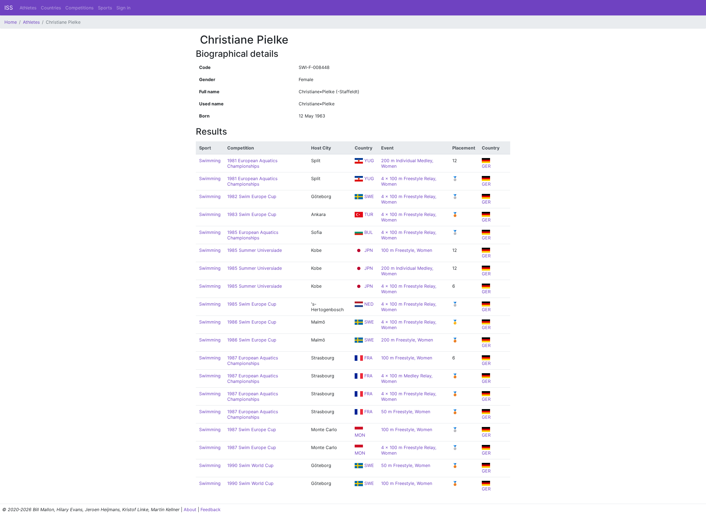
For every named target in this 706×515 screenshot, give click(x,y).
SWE (368, 196)
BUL (368, 232)
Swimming (210, 160)
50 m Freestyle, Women (405, 411)
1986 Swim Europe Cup (251, 322)
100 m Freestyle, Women (406, 250)
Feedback (210, 509)
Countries (51, 7)
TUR (368, 214)
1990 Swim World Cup (250, 465)
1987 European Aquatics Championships (252, 360)
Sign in (123, 7)
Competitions (79, 7)
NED (368, 304)
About (190, 509)
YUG (368, 160)
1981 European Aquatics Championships (252, 163)
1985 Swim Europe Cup (251, 304)
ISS (8, 7)
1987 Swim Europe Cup (251, 429)
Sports (105, 7)
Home (10, 22)
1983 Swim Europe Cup (251, 214)
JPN (368, 250)
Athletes (28, 7)
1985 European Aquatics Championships (252, 235)
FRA (368, 358)
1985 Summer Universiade (254, 250)
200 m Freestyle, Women (407, 340)
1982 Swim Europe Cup (251, 196)
